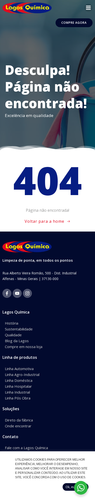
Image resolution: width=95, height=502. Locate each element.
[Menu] (88, 8)
